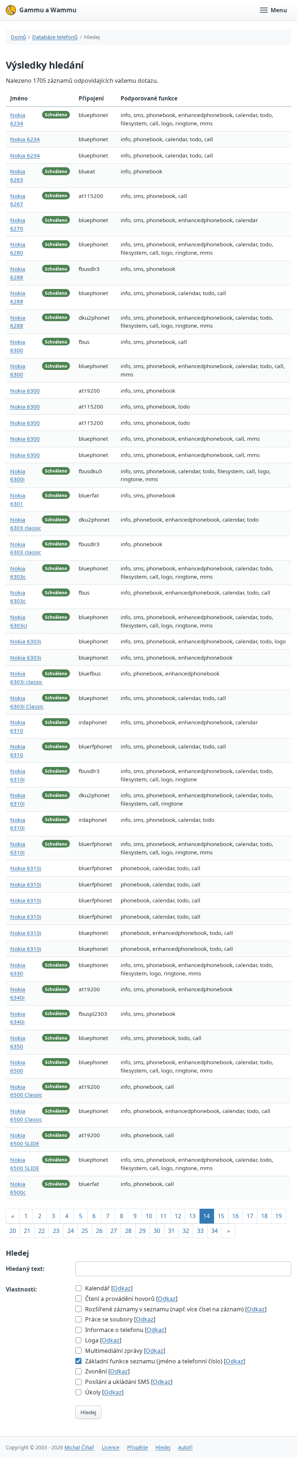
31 (171, 1231)
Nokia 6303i (25, 641)
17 (250, 1216)
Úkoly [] (104, 1392)
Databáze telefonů (55, 37)
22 (41, 1231)
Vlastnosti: (21, 1289)
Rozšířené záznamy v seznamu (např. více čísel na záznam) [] (175, 1309)
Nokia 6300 (25, 390)
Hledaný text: (25, 1269)
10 (149, 1216)
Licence (111, 1447)
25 (84, 1231)
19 (278, 1216)
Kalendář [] (108, 1288)
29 (142, 1231)
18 (264, 1216)
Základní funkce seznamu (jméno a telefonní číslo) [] (164, 1361)
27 (113, 1231)
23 (56, 1231)
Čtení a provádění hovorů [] (130, 1299)
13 (192, 1216)
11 (163, 1216)
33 (200, 1231)
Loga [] (102, 1340)
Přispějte (137, 1447)
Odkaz (122, 1288)
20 (12, 1231)
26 (99, 1231)
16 (235, 1216)
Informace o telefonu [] (125, 1330)
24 (70, 1231)
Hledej (88, 1412)
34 (214, 1231)
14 (206, 1216)
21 (27, 1231)
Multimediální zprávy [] (124, 1351)
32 (186, 1231)
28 (128, 1231)
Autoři (185, 1447)
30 (157, 1231)
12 (178, 1216)
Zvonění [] (107, 1371)
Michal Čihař (79, 1447)
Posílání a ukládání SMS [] (128, 1382)
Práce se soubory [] (119, 1319)
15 (221, 1216)
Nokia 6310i (25, 868)
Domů (18, 37)
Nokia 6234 (25, 139)
